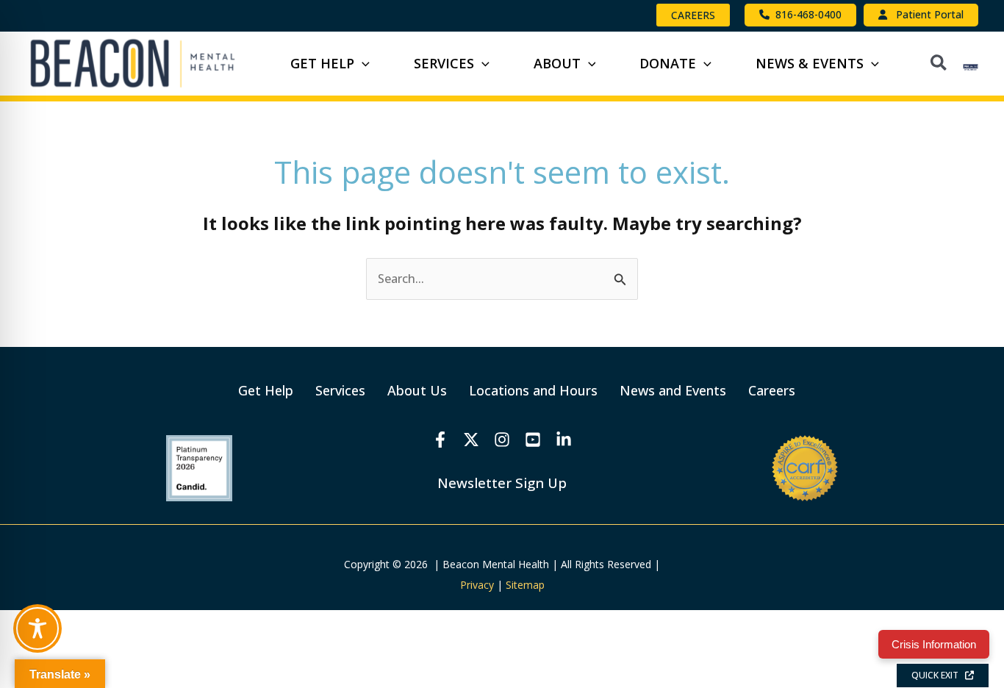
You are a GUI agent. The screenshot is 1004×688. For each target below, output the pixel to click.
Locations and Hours (533, 390)
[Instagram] (502, 439)
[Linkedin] (564, 439)
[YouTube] (533, 439)
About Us (417, 390)
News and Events (673, 390)
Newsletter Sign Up (502, 482)
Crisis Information (934, 644)
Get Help (265, 390)
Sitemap (525, 585)
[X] (471, 439)
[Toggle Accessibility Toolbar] (37, 628)
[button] (693, 15)
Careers (771, 390)
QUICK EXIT (938, 675)
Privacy (477, 585)
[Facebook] (440, 439)
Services (340, 390)
